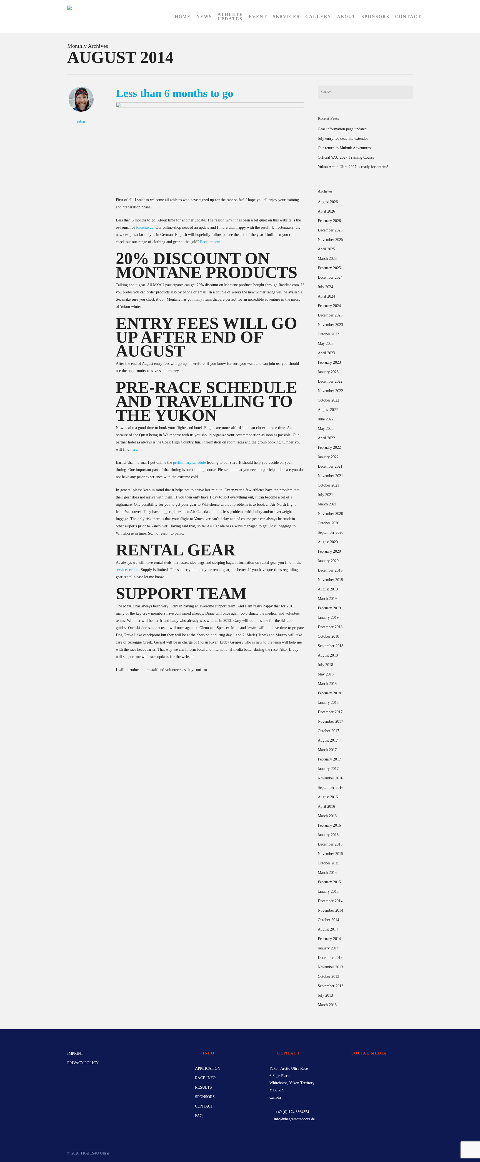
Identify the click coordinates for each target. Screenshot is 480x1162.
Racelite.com (210, 242)
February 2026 (329, 221)
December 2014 (330, 901)
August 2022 (328, 410)
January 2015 (328, 891)
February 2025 (329, 268)
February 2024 (329, 306)
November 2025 (330, 240)
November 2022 (330, 391)
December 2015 (330, 844)
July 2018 (325, 665)
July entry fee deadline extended (343, 138)
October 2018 (328, 636)
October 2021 (328, 485)
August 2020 (328, 542)
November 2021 (330, 476)
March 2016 (327, 816)
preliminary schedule (189, 462)
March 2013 (327, 1005)
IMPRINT (75, 1053)
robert (81, 122)
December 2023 (330, 315)
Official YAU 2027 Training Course (346, 157)
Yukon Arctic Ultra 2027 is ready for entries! (353, 167)
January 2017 (328, 769)
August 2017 (328, 740)
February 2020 (329, 551)
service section (127, 570)
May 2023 (326, 343)
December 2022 (330, 381)
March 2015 (327, 873)
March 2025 (327, 258)
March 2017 (327, 750)
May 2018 (326, 674)
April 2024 (326, 296)
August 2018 (328, 655)
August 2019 (328, 589)
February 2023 (329, 362)
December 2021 (330, 466)
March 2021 (327, 504)
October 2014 (328, 920)
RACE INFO (205, 1078)
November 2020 (330, 514)
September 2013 (330, 986)
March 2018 (327, 684)
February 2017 (329, 759)
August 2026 (328, 202)
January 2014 (328, 948)
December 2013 (330, 958)
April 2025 (326, 249)
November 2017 (330, 721)
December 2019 (330, 570)
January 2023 (328, 372)
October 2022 (328, 400)
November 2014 (330, 910)
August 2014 (328, 929)
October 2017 (328, 731)
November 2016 (330, 778)
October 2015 (328, 863)
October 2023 (328, 334)
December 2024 (330, 277)
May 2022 (326, 429)
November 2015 (330, 854)
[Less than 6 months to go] (210, 106)
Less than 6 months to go (174, 93)
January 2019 (328, 617)
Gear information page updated (342, 129)
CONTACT (204, 1106)
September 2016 (330, 788)
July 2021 (325, 495)
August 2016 (328, 797)
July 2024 (325, 287)
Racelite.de (144, 227)
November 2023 (330, 325)
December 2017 (330, 712)
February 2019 (329, 608)
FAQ (198, 1116)
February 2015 (329, 882)
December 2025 (330, 230)
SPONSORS (205, 1097)
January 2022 (328, 457)
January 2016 (328, 835)
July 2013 (325, 995)
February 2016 (329, 825)
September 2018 (330, 646)
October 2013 (328, 976)
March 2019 (327, 599)
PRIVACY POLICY (83, 1063)
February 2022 (329, 447)
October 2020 (328, 523)
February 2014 (329, 939)
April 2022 (326, 438)
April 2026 (326, 211)
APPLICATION (207, 1068)
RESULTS (203, 1087)
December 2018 (330, 627)
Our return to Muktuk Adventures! (345, 148)
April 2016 (326, 806)
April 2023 (326, 353)
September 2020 (330, 532)
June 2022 (326, 419)
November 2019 (330, 580)
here (134, 449)
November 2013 (330, 967)
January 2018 (328, 702)
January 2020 (328, 561)
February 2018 (329, 693)
